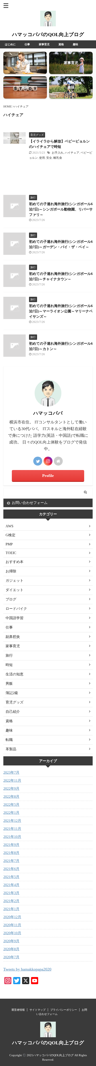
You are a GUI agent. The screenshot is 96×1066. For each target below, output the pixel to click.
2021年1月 (11, 909)
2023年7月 (11, 772)
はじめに (10, 44)
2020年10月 (12, 933)
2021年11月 (12, 829)
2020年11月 (12, 925)
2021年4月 (11, 885)
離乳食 (57, 157)
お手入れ (57, 152)
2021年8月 (11, 853)
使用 (42, 157)
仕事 (27, 44)
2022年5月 (11, 804)
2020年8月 (11, 949)
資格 (61, 44)
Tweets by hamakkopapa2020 (27, 969)
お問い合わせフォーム (30, 503)
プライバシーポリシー (63, 1009)
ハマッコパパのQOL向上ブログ (48, 34)
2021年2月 (11, 901)
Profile (48, 475)
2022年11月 (12, 780)
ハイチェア (72, 152)
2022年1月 (11, 812)
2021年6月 (11, 869)
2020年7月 (11, 957)
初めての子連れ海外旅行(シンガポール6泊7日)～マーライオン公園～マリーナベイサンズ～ (61, 311)
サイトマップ (37, 1009)
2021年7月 (11, 861)
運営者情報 (18, 1009)
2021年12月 (12, 821)
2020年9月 (11, 941)
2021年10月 (12, 837)
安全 (49, 157)
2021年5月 (11, 877)
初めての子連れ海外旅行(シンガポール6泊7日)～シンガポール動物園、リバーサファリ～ (61, 209)
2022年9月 (11, 788)
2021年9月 (11, 845)
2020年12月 (12, 917)
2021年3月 (11, 893)
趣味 (75, 44)
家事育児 (44, 44)
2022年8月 (11, 796)
